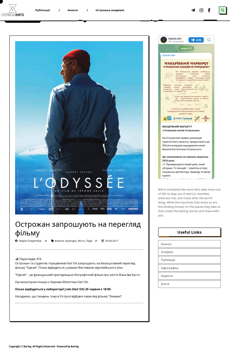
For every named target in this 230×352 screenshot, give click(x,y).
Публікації (168, 260)
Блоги (165, 284)
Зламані (115, 296)
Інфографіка (169, 268)
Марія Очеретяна (30, 240)
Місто (81, 240)
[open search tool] (222, 10)
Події (89, 240)
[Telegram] (192, 10)
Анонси (59, 240)
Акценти (167, 276)
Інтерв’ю (167, 252)
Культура (70, 240)
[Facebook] (209, 10)
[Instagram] (200, 10)
